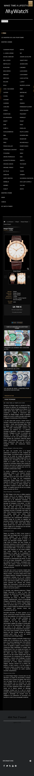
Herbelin (6, 181)
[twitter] (7, 766)
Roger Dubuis (24, 146)
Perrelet (23, 117)
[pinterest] (15, 766)
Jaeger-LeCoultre (25, 56)
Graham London (8, 164)
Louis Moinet (24, 74)
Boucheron (7, 71)
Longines (22, 67)
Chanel (5, 96)
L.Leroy (22, 81)
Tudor (22, 171)
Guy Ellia (6, 171)
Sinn (21, 156)
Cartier (5, 92)
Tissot (22, 167)
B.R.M (4, 85)
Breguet (6, 74)
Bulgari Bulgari (17, 293)
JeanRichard (24, 64)
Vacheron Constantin (26, 178)
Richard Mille (24, 142)
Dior (4, 124)
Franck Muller (8, 146)
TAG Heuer (23, 164)
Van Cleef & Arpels (25, 181)
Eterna (5, 139)
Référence (6, 230)
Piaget (22, 121)
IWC (21, 53)
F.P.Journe (6, 153)
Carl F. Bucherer (8, 89)
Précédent (5, 277)
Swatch (22, 160)
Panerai (22, 103)
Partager (20, 322)
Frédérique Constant (10, 149)
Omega (22, 96)
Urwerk (22, 174)
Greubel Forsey (8, 167)
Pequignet (23, 114)
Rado (21, 124)
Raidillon (23, 128)
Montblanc (23, 92)
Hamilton (6, 174)
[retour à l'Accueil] (4, 222)
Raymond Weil (24, 135)
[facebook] (4, 766)
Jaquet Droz (23, 60)
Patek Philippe (24, 110)
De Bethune (6, 114)
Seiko (21, 153)
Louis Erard (23, 71)
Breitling (6, 78)
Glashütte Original (9, 160)
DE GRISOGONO (7, 117)
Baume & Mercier (8, 56)
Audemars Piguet (8, 49)
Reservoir (23, 139)
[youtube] (12, 766)
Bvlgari (5, 81)
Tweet (14, 322)
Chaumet (6, 99)
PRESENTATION (9, 395)
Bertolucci (6, 64)
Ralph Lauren (24, 131)
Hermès (5, 185)
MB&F (21, 89)
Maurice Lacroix (25, 85)
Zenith (22, 189)
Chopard (6, 103)
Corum (5, 110)
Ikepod (22, 49)
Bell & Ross (6, 60)
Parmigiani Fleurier (26, 106)
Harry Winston (8, 178)
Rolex (22, 149)
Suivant (28, 277)
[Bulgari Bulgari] (13, 278)
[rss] (9, 766)
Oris (21, 99)
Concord (6, 106)
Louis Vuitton (24, 78)
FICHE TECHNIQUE (10, 399)
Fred (4, 142)
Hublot (5, 189)
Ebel (4, 135)
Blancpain (6, 67)
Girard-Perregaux (9, 156)
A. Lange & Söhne (8, 53)
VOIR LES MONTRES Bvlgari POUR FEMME (17, 327)
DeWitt (5, 121)
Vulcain (22, 185)
